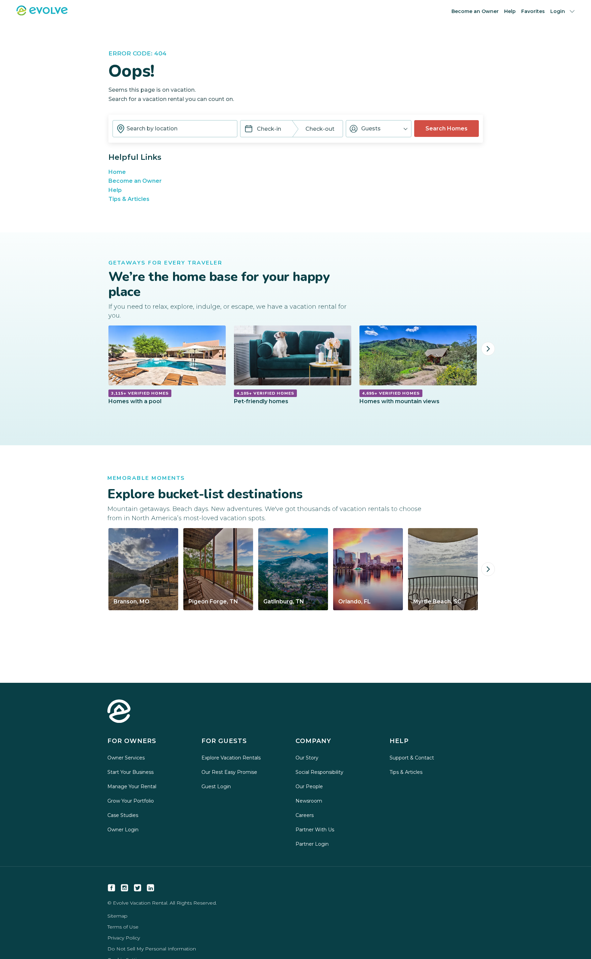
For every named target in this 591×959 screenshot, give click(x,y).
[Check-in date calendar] (248, 129)
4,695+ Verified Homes (391, 393)
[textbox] (175, 128)
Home (117, 172)
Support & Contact (412, 758)
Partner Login (312, 844)
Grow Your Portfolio (130, 801)
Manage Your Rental (131, 786)
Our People (309, 786)
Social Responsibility (319, 772)
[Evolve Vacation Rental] (42, 13)
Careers (305, 815)
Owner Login (123, 830)
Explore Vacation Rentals (231, 758)
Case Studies (122, 815)
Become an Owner (475, 11)
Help (510, 11)
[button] (378, 128)
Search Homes (446, 128)
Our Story (307, 758)
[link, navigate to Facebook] (111, 888)
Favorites (533, 11)
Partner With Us (315, 830)
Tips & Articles (128, 199)
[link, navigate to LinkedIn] (150, 888)
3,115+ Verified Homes (140, 393)
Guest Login (216, 786)
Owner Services (126, 758)
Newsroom (309, 801)
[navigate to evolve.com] (119, 712)
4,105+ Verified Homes (265, 393)
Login (557, 11)
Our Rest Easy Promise (229, 772)
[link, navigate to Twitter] (137, 888)
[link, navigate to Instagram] (124, 888)
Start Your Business (130, 772)
